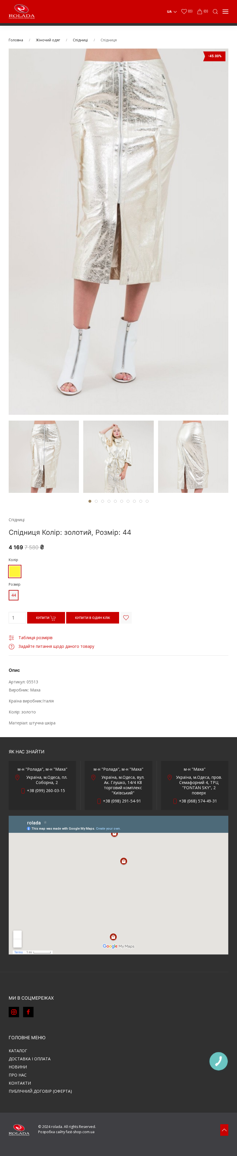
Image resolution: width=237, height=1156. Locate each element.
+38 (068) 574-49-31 (198, 801)
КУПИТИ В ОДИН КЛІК (92, 617)
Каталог (18, 1050)
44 (13, 595)
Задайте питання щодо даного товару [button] (55, 646)
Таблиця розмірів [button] (35, 637)
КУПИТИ (43, 617)
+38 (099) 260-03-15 (46, 790)
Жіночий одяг (48, 40)
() (189, 11)
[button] (215, 11)
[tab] (44, 457)
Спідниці (80, 40)
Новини (18, 1067)
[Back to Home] (22, 11)
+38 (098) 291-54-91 (122, 801)
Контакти (20, 1083)
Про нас (18, 1075)
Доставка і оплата (30, 1058)
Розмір (15, 584)
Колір (13, 559)
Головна (16, 40)
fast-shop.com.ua (80, 1131)
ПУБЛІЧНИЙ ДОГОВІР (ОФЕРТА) (40, 1091)
